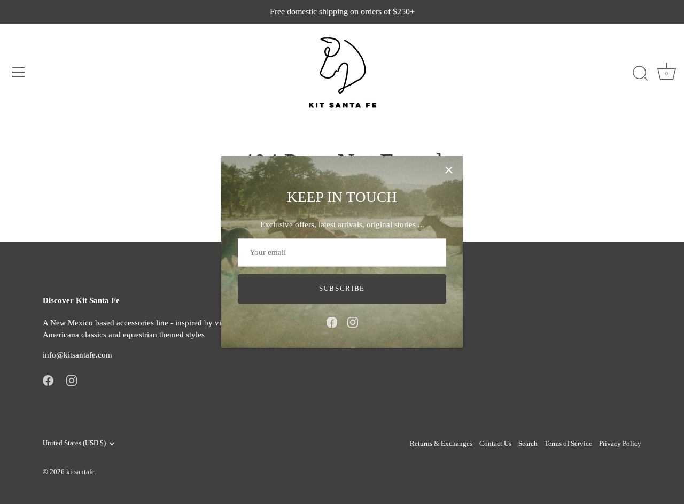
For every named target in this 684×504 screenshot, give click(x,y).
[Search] (640, 74)
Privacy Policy (620, 443)
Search (528, 443)
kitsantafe (80, 472)
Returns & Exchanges (441, 443)
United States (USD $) (74, 443)
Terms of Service (568, 443)
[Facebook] (332, 321)
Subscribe (342, 288)
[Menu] (18, 72)
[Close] (449, 170)
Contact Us (495, 443)
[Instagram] (352, 321)
